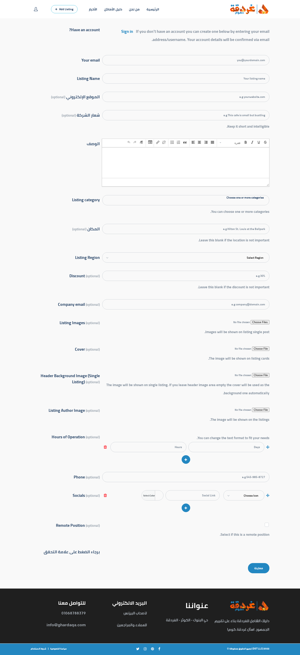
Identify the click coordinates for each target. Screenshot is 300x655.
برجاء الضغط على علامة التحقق (72, 551)
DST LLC (258, 649)
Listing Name (88, 78)
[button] (230, 143)
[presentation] (230, 143)
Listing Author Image (74, 410)
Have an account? (84, 29)
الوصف (93, 143)
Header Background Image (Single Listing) (70, 378)
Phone (87, 476)
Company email (79, 304)
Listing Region (87, 257)
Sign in (127, 31)
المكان (86, 228)
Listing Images (80, 322)
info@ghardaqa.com (66, 625)
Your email (90, 59)
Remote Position (78, 525)
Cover (87, 348)
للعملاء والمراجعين (132, 625)
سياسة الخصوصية (58, 649)
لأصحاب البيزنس (135, 613)
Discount (84, 275)
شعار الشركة (81, 114)
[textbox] (186, 197)
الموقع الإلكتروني (75, 96)
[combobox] (185, 200)
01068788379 (73, 613)
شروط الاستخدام (38, 649)
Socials (86, 495)
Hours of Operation (76, 436)
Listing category (86, 199)
